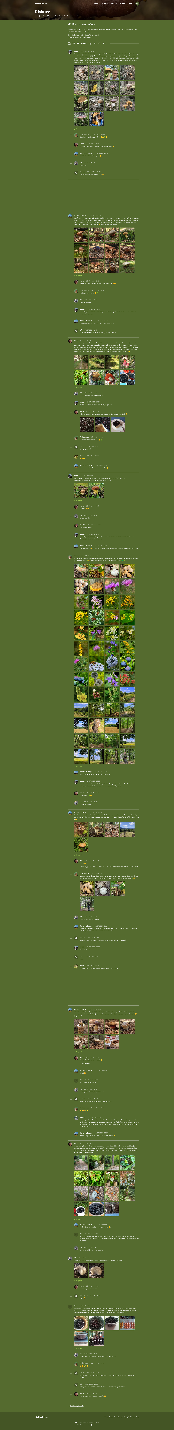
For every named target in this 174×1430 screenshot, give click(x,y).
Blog (137, 1417)
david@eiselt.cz (92, 1425)
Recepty (122, 3)
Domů (96, 3)
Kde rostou (104, 3)
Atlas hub (114, 3)
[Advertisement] (50, 52)
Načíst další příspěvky (77, 1406)
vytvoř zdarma (86, 37)
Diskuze (130, 3)
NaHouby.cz (41, 3)
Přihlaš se (71, 37)
